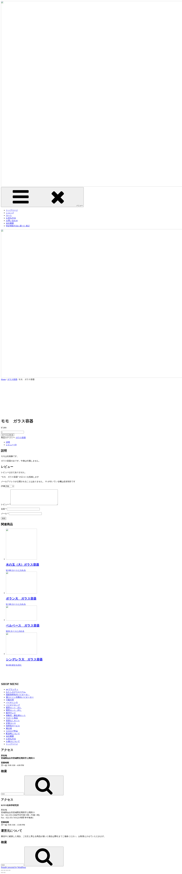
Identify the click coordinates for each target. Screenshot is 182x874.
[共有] (4, 870)
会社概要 (10, 223)
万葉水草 (10, 700)
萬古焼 (9, 728)
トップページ (12, 210)
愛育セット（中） (14, 710)
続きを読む (17, 665)
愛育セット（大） (14, 708)
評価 (3, 486)
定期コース (11, 723)
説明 (8, 442)
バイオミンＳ (12, 702)
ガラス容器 (12, 379)
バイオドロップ (13, 705)
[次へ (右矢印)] (4, 872)
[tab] (93, 442)
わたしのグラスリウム (16, 692)
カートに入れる (7, 435)
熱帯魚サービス (13, 726)
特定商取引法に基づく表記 (18, 226)
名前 (3, 509)
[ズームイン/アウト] (9, 870)
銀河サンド (11, 713)
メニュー (79, 205)
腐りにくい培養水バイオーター (20, 697)
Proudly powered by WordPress (13, 867)
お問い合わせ (12, 221)
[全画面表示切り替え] (7, 870)
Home (3, 379)
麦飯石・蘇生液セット (16, 715)
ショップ (10, 213)
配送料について (13, 734)
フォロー (92, 677)
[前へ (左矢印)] (2, 872)
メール (4, 513)
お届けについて (13, 741)
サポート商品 (12, 718)
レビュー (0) (11, 445)
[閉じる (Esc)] (2, 870)
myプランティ (12, 689)
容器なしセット (13, 721)
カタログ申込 (12, 731)
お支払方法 (11, 218)
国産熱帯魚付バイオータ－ (18, 695)
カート (9, 215)
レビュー (5, 504)
